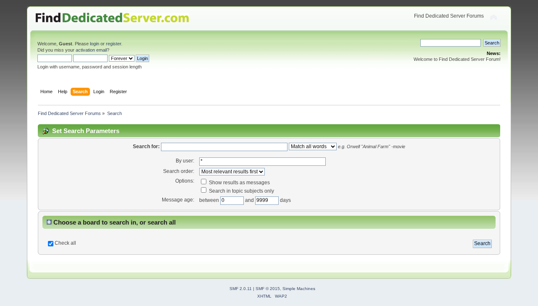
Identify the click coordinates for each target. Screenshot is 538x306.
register (113, 43)
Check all (65, 243)
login (94, 43)
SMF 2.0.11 (240, 288)
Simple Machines (298, 288)
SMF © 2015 (268, 288)
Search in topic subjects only (241, 191)
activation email (91, 49)
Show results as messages (239, 183)
